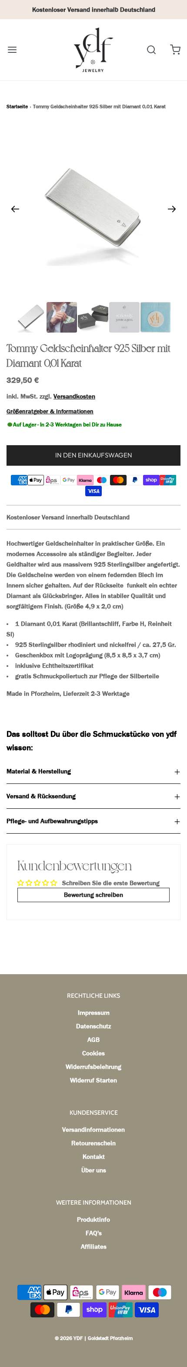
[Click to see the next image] (172, 208)
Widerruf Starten (93, 1080)
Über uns (93, 1170)
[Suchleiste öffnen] (151, 50)
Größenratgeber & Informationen (50, 411)
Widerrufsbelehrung (93, 1066)
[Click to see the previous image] (15, 208)
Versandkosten (74, 396)
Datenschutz (93, 1026)
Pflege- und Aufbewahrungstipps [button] (52, 820)
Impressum (94, 1012)
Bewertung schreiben (93, 894)
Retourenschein (93, 1143)
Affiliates (94, 1246)
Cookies (93, 1053)
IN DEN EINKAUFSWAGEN (93, 455)
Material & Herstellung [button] (39, 771)
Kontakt (94, 1156)
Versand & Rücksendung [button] (41, 796)
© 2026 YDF (69, 1338)
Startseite (17, 106)
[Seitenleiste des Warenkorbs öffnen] (175, 50)
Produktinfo (93, 1219)
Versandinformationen (93, 1129)
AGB (93, 1039)
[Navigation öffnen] (12, 50)
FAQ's (94, 1233)
